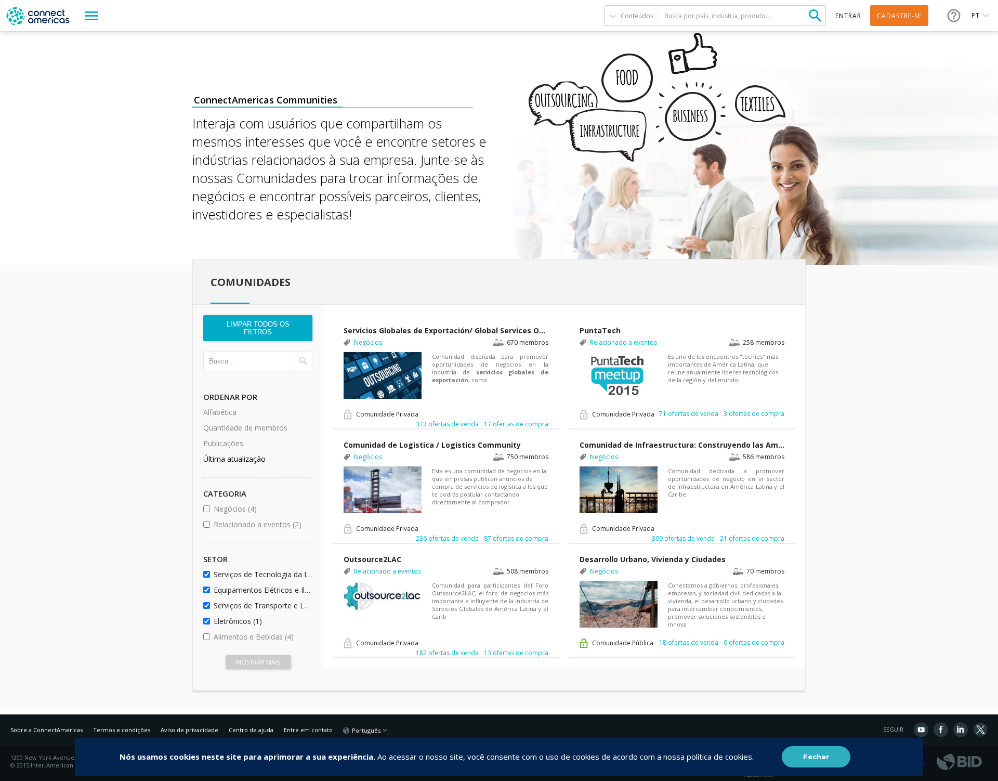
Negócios (261, 509)
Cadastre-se (899, 15)
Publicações (223, 443)
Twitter (980, 729)
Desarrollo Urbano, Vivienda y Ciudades (653, 559)
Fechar (816, 756)
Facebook (941, 729)
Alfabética (220, 412)
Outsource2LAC (372, 559)
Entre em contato (308, 730)
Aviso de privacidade (189, 730)
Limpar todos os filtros (258, 328)
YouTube (921, 729)
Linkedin (960, 729)
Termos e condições (121, 730)
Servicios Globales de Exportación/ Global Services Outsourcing (446, 330)
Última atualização (234, 459)
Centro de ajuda (251, 730)
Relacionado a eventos (261, 524)
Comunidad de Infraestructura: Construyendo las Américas (682, 445)
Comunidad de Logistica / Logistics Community (432, 445)
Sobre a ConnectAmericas (46, 730)
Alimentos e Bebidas (261, 637)
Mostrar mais (258, 662)
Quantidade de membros (245, 428)
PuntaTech (600, 330)
